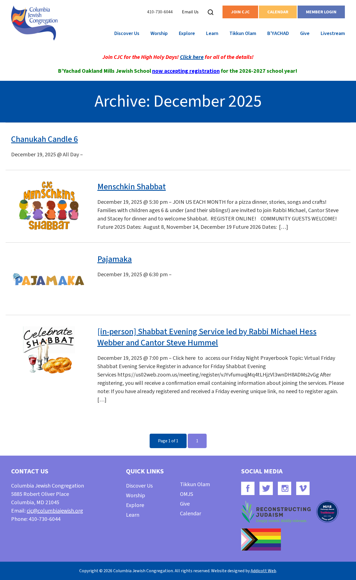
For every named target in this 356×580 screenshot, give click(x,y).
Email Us (190, 12)
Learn (212, 33)
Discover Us (126, 33)
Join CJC (240, 12)
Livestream (333, 33)
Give (305, 33)
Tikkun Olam (242, 33)
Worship (159, 33)
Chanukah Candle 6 (44, 139)
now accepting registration (186, 71)
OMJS (186, 494)
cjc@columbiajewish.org (55, 511)
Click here (192, 57)
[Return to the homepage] (34, 23)
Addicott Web (263, 571)
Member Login (321, 12)
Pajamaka (114, 259)
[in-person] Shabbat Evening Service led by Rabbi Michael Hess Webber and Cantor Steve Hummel (207, 337)
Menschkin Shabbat (131, 187)
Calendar (277, 12)
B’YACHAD (278, 33)
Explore (187, 33)
